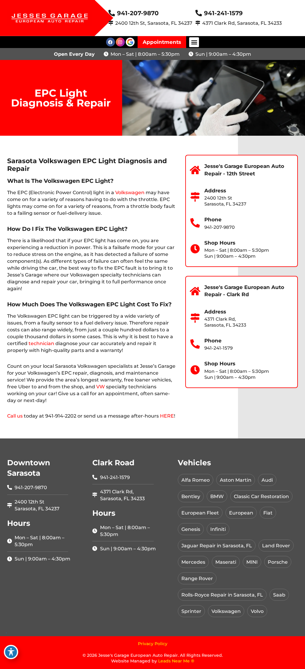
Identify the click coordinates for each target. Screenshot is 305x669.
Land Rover (276, 546)
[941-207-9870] (111, 13)
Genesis (190, 529)
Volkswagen (129, 192)
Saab (279, 595)
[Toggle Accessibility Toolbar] (11, 652)
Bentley (190, 496)
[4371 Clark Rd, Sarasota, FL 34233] (197, 23)
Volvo (257, 611)
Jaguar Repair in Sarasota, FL (216, 546)
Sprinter (191, 611)
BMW (217, 496)
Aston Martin (235, 480)
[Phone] (195, 223)
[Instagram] (120, 42)
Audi (267, 480)
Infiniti (218, 529)
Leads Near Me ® (176, 661)
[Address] (195, 197)
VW (100, 387)
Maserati (225, 562)
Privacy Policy (152, 643)
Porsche (278, 562)
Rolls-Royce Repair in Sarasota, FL (222, 595)
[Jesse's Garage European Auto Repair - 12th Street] (195, 170)
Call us (15, 416)
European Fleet (200, 513)
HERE (167, 416)
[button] (194, 42)
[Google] (130, 42)
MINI (252, 562)
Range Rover (197, 578)
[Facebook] (110, 42)
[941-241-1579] (198, 13)
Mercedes (193, 562)
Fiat (268, 513)
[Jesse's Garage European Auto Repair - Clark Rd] (195, 291)
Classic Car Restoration (261, 496)
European (241, 513)
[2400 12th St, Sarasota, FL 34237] (110, 23)
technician (41, 343)
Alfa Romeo (195, 480)
